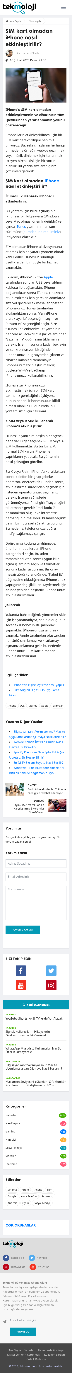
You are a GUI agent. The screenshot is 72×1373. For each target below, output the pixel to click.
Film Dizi (11, 1139)
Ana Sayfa (15, 21)
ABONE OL (23, 1331)
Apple (48, 277)
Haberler (11, 1014)
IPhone (12, 705)
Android (13, 1203)
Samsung (47, 1196)
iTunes (21, 226)
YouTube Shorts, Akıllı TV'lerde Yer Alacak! (34, 1018)
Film (49, 1189)
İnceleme (11, 1164)
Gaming (10, 1131)
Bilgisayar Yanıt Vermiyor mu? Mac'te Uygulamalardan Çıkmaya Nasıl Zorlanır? (34, 1067)
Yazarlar (30, 1350)
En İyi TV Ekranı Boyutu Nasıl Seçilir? (38, 763)
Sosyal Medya (14, 1147)
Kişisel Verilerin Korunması (23, 1354)
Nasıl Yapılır (35, 21)
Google (12, 1196)
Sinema (12, 1189)
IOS (22, 705)
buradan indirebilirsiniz (41, 231)
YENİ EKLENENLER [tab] (37, 1004)
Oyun (25, 1203)
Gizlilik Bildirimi (36, 1359)
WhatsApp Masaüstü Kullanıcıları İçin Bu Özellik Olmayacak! (33, 1050)
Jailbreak (57, 705)
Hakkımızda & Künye (51, 1350)
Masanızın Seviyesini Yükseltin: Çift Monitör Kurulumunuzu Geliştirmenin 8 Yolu (36, 1083)
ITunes (33, 705)
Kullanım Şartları (54, 1354)
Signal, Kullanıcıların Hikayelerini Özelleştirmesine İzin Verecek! (28, 1033)
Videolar (11, 1156)
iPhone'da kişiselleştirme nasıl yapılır (38, 685)
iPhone (51, 180)
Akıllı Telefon (29, 1196)
